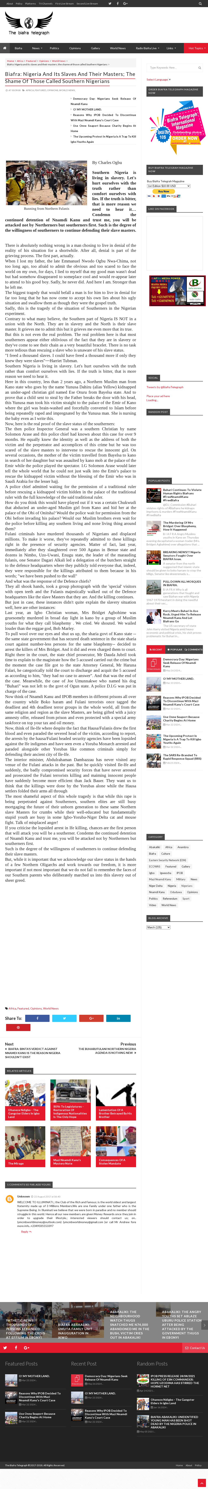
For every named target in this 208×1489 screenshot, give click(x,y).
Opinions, (53, 90)
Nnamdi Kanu (157, 892)
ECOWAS (154, 866)
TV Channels (46, 3)
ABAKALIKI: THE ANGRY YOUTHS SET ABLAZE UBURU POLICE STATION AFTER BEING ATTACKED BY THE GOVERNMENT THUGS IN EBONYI (130, 1324)
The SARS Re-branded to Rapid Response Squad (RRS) (182, 756)
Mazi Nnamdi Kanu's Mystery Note (67, 1161)
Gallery (95, 48)
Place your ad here (158, 396)
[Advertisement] (129, 20)
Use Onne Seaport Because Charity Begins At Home (181, 718)
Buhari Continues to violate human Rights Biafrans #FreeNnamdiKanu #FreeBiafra (182, 495)
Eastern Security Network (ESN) (167, 860)
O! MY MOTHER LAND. (87, 109)
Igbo (152, 873)
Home (10, 60)
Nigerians (186, 885)
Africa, (30, 90)
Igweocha (165, 873)
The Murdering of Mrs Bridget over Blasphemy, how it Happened (179, 526)
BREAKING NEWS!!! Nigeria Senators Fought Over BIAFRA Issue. (181, 555)
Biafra (152, 853)
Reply (24, 1231)
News (194, 879)
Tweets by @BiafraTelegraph (164, 387)
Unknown (23, 1196)
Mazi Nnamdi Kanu (160, 879)
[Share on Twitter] (64, 1018)
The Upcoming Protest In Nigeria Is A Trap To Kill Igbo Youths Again (182, 739)
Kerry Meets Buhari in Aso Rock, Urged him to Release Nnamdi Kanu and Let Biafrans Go (182, 616)
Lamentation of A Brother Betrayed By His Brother (115, 1113)
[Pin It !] (18, 1027)
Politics (54, 48)
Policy (19, 3)
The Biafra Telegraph (16, 1465)
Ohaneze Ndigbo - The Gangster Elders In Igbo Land (24, 1113)
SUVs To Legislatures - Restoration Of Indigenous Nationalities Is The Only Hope (70, 1112)
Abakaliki (154, 847)
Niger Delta (155, 885)
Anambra (183, 847)
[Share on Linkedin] (118, 1018)
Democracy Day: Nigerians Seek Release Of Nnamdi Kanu (181, 663)
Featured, (41, 90)
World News (118, 48)
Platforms (30, 3)
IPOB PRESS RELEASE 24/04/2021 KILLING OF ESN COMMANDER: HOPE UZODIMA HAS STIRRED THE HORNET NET (175, 1381)
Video (152, 905)
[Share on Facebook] (37, 1018)
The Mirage (16, 1163)
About (9, 3)
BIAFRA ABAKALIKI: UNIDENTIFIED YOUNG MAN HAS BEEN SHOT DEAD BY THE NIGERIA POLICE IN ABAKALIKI (174, 1422)
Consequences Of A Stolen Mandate (112, 1161)
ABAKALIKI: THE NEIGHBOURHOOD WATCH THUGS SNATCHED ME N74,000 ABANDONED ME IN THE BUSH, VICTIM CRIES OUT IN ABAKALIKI (78, 1324)
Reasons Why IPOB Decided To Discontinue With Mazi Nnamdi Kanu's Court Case (182, 701)
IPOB (180, 873)
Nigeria (172, 885)
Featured (31, 60)
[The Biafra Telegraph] (29, 25)
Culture (165, 853)
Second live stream (87, 3)
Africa (20, 60)
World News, (67, 90)
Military (180, 879)
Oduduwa (176, 892)
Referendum (170, 898)
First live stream (64, 3)
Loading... (152, 400)
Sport (186, 898)
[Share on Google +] (91, 1018)
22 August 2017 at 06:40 (47, 1196)
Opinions (75, 48)
